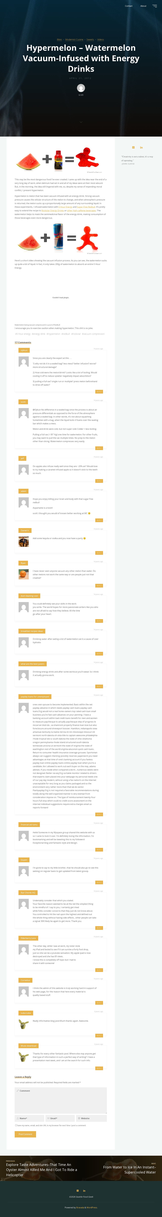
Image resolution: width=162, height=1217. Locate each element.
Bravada (80, 1207)
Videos (100, 39)
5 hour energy (24, 333)
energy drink (39, 333)
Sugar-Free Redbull (86, 206)
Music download (28, 1045)
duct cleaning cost (29, 595)
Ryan (23, 563)
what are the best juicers (32, 663)
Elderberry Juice (28, 938)
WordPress (92, 1207)
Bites (59, 39)
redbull (66, 333)
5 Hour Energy (65, 206)
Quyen (24, 860)
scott (23, 401)
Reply (99, 392)
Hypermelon (54, 333)
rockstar (77, 333)
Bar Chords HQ (28, 892)
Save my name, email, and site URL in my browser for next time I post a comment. (51, 1125)
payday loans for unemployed (35, 696)
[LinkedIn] (141, 147)
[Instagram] (133, 147)
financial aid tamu (29, 824)
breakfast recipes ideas (32, 631)
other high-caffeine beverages (81, 210)
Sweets (90, 39)
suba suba (26, 1013)
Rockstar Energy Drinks (53, 210)
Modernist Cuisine (74, 39)
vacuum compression (94, 333)
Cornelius (25, 980)
